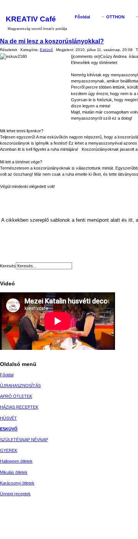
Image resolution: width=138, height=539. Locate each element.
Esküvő (46, 50)
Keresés (8, 266)
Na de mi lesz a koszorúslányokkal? (52, 41)
